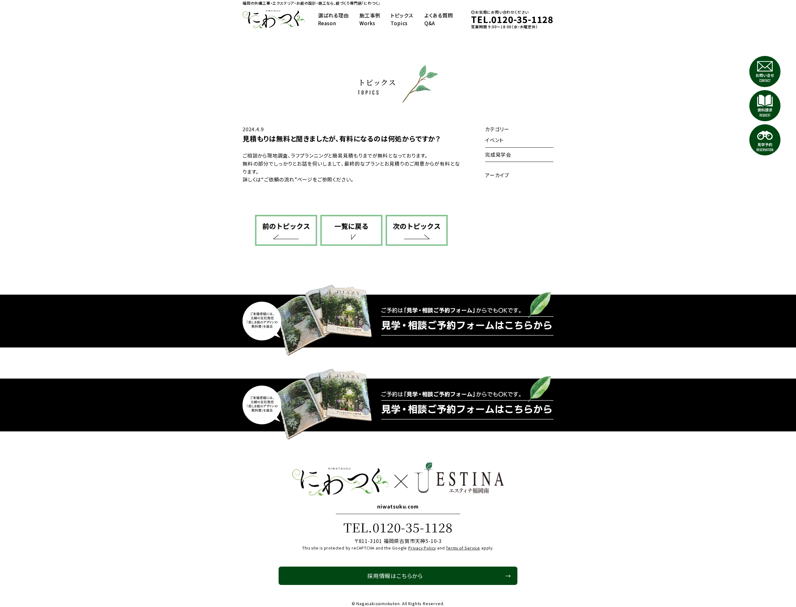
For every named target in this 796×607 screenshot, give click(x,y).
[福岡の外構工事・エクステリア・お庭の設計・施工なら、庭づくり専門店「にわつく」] (274, 19)
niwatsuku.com (398, 506)
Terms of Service (463, 548)
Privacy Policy (422, 548)
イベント (494, 140)
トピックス (402, 19)
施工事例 (369, 19)
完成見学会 (498, 154)
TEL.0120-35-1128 (398, 527)
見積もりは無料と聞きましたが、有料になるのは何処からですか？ (341, 138)
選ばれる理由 (333, 19)
